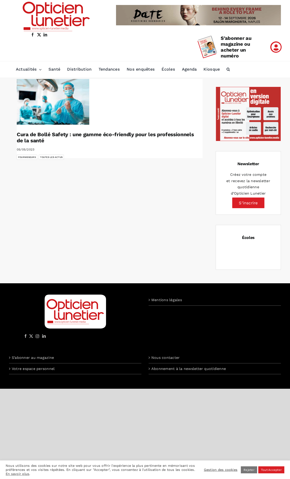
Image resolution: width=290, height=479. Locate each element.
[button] (228, 69)
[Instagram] (37, 336)
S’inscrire (248, 202)
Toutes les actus (51, 157)
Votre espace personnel (33, 369)
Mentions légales (166, 300)
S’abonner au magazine (33, 357)
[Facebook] (25, 336)
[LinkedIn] (44, 336)
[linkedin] (45, 34)
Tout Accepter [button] (271, 470)
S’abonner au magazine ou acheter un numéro (236, 47)
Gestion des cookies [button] (221, 470)
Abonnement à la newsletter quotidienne (188, 369)
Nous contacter (165, 357)
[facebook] (32, 34)
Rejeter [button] (249, 470)
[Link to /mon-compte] (276, 47)
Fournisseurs (27, 157)
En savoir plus (17, 474)
